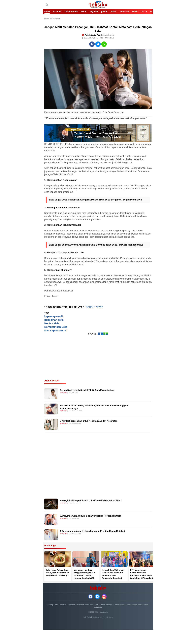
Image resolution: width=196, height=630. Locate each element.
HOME (47, 11)
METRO (84, 11)
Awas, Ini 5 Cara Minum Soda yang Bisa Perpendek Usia (90, 516)
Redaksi (71, 605)
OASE (144, 11)
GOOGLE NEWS (95, 307)
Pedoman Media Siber (85, 605)
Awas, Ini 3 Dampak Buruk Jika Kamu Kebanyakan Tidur (90, 500)
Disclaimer (98, 607)
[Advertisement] (98, 361)
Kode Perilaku (119, 605)
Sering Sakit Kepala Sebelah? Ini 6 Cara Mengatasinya (87, 390)
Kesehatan (55, 19)
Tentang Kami (52, 605)
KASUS (114, 11)
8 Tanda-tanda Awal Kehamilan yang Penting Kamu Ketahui (92, 531)
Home (47, 19)
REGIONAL (94, 11)
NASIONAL (57, 11)
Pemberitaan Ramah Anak (137, 605)
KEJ (97, 605)
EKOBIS (135, 11)
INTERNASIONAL (71, 11)
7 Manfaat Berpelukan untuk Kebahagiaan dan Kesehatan (88, 421)
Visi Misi (63, 605)
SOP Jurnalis (106, 605)
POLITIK (104, 11)
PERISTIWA (124, 11)
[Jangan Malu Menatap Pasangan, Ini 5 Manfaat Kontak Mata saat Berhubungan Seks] (92, 44)
